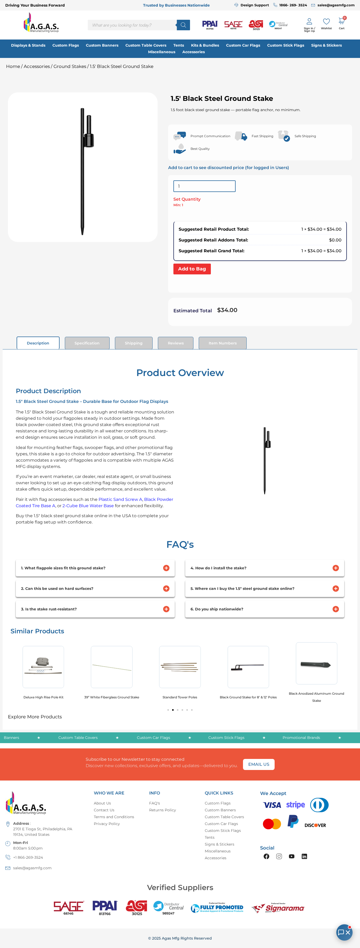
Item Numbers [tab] (223, 343)
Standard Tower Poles (180, 697)
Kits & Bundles (205, 45)
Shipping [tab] (134, 343)
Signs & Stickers (326, 45)
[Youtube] (291, 856)
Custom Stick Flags (285, 45)
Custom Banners (102, 45)
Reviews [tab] (176, 343)
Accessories (193, 52)
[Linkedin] (304, 856)
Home (13, 66)
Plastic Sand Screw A (120, 499)
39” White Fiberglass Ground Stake (111, 697)
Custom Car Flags (243, 45)
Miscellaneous (161, 52)
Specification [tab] (87, 343)
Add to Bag (192, 269)
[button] (168, 710)
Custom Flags (65, 45)
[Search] (183, 25)
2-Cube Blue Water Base (87, 505)
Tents (178, 45)
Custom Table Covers (145, 45)
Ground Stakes (69, 66)
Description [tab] (38, 343)
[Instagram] (279, 856)
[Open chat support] (344, 932)
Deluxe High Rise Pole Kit (43, 697)
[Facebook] (266, 856)
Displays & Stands (28, 45)
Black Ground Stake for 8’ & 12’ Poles (248, 697)
